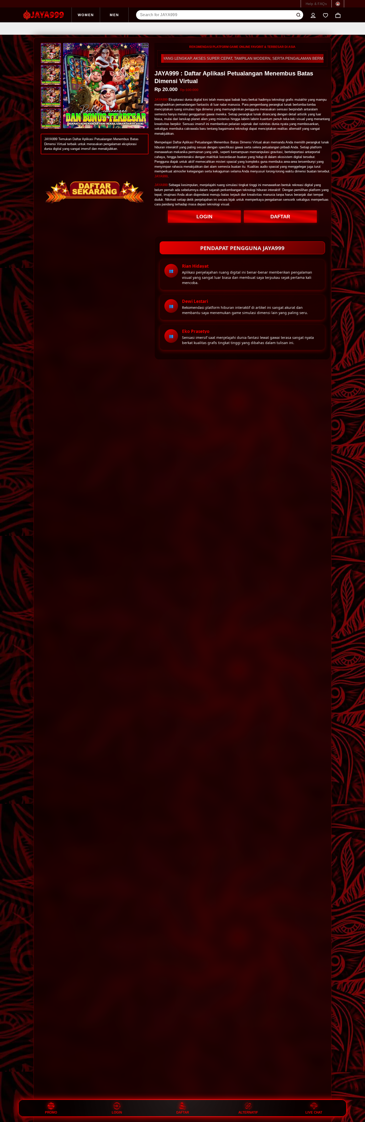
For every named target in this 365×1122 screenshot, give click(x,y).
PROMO (51, 1112)
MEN (114, 15)
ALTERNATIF (248, 1112)
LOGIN (204, 216)
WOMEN (86, 15)
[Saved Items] (325, 14)
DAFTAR (280, 216)
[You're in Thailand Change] (338, 3)
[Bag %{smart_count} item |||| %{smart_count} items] (338, 14)
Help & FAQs (316, 4)
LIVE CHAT (313, 1112)
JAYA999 (161, 99)
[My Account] (313, 14)
